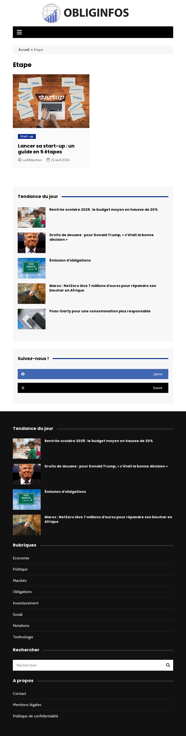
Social (18, 614)
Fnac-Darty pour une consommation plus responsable (100, 311)
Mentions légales (27, 704)
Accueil (24, 49)
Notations (21, 625)
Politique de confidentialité (35, 716)
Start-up (26, 136)
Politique (20, 569)
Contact (19, 693)
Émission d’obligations (70, 260)
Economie (21, 558)
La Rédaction (32, 160)
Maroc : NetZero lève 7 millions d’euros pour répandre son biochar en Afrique (102, 288)
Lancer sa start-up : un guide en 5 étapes (46, 149)
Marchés (20, 580)
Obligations (22, 591)
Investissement (26, 603)
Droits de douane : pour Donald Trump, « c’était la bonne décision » (101, 237)
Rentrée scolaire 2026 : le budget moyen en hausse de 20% (103, 209)
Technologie (23, 637)
